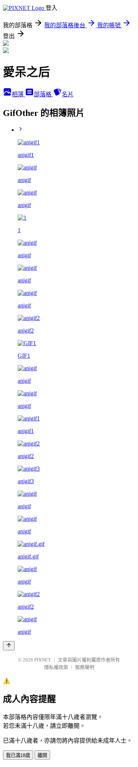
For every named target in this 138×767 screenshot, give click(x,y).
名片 (68, 94)
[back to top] (9, 645)
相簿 (18, 94)
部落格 (43, 94)
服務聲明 (84, 667)
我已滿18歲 (18, 755)
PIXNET (42, 660)
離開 (42, 755)
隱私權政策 (56, 667)
